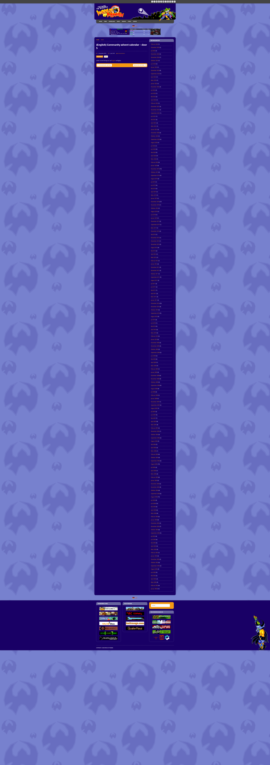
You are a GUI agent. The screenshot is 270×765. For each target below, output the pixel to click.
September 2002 (155, 566)
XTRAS (129, 21)
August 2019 (154, 178)
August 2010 (154, 316)
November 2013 (155, 237)
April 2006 (153, 447)
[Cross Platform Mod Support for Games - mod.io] (167, 639)
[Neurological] (108, 639)
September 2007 (155, 405)
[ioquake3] (155, 639)
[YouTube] (163, 1)
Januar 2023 (154, 83)
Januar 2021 (154, 129)
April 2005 (153, 470)
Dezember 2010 (155, 303)
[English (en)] (136, 26)
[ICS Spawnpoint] (161, 618)
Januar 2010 (154, 339)
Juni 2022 (153, 93)
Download (112, 21)
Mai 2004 (153, 507)
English (113, 60)
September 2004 (155, 493)
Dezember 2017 (155, 221)
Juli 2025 (153, 51)
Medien (124, 21)
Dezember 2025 (155, 47)
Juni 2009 (153, 356)
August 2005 (154, 464)
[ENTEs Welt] (108, 609)
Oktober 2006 (154, 434)
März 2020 (153, 159)
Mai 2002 (153, 575)
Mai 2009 (153, 359)
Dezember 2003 (155, 523)
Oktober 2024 (154, 60)
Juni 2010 (153, 323)
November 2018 (155, 205)
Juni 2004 (153, 503)
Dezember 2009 (155, 342)
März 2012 (153, 257)
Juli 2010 (153, 320)
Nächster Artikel (139, 65)
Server (135, 21)
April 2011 (153, 293)
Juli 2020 (153, 146)
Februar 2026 (154, 44)
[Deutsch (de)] (133, 26)
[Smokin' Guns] (135, 609)
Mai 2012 (153, 251)
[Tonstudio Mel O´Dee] (108, 624)
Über (105, 21)
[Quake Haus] (135, 629)
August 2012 (154, 247)
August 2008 (154, 388)
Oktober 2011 (154, 274)
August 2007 (154, 408)
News (118, 21)
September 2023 (155, 73)
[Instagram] (157, 1)
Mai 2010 (153, 326)
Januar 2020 (154, 165)
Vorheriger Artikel (105, 65)
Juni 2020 (153, 149)
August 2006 (154, 441)
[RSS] (152, 1)
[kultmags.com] (135, 624)
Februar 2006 (154, 454)
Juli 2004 (153, 500)
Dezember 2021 (155, 106)
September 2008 (155, 385)
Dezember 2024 (155, 54)
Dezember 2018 (155, 201)
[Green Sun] (108, 634)
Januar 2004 (154, 520)
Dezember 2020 (155, 132)
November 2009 (155, 346)
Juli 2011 (153, 283)
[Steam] (161, 1)
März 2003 (153, 549)
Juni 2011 (153, 287)
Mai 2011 (153, 290)
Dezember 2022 (155, 87)
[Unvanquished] (135, 619)
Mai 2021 (153, 119)
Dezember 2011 (155, 267)
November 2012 (155, 244)
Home (100, 21)
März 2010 (153, 333)
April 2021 (153, 123)
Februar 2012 (154, 261)
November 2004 (155, 487)
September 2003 (155, 533)
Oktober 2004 (154, 490)
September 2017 (155, 224)
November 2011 (155, 270)
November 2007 (155, 402)
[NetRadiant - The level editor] (161, 623)
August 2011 (154, 280)
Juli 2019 (153, 182)
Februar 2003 (154, 552)
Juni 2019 (153, 185)
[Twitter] (159, 1)
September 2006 (155, 438)
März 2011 (153, 297)
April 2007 (153, 421)
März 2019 (153, 195)
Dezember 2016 (155, 231)
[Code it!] (108, 619)
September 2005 (155, 461)
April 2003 (153, 546)
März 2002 (153, 582)
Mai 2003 (153, 543)
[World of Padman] (135, 11)
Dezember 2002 (155, 559)
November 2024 (155, 57)
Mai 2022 (153, 96)
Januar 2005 (154, 480)
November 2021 (155, 110)
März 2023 (153, 80)
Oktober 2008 (154, 382)
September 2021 (155, 113)
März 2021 (153, 126)
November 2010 (155, 306)
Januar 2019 (154, 198)
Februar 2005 (154, 477)
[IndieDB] (168, 1)
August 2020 (154, 142)
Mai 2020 (153, 152)
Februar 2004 (154, 516)
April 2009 (153, 362)
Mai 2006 (153, 444)
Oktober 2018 (154, 208)
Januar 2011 (154, 300)
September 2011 (155, 277)
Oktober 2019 (154, 172)
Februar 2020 (154, 162)
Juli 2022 (153, 90)
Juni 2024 (153, 64)
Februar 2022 (154, 103)
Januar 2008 (154, 398)
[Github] (175, 1)
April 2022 (153, 100)
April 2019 (153, 192)
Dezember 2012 (155, 241)
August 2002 (154, 569)
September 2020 (155, 139)
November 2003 (155, 526)
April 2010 (153, 329)
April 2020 (153, 156)
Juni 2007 (153, 415)
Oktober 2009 (154, 349)
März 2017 (153, 228)
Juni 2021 (153, 116)
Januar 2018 (154, 218)
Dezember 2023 (155, 70)
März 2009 (153, 365)
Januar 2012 (154, 264)
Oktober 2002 (154, 562)
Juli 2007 (153, 411)
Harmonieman (121, 53)
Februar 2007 (154, 428)
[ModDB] (166, 1)
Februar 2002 (154, 585)
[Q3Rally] (135, 614)
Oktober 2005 (154, 457)
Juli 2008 (153, 392)
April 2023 (153, 77)
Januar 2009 (154, 372)
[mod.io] (170, 1)
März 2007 (153, 424)
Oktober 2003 (154, 529)
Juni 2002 (153, 572)
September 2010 (155, 313)
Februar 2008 (154, 395)
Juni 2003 (153, 539)
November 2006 (155, 431)
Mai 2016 (153, 234)
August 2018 (154, 211)
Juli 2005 (153, 467)
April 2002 (153, 579)
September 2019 (155, 175)
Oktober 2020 (154, 136)
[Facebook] (154, 1)
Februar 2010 (154, 336)
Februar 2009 (154, 369)
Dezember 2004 (155, 484)
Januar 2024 (154, 67)
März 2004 (153, 513)
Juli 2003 (153, 536)
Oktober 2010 (154, 310)
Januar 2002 (154, 589)
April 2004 (153, 510)
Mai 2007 (153, 418)
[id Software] (162, 639)
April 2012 (153, 254)
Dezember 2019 (155, 169)
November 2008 (155, 379)
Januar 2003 (154, 556)
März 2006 (153, 451)
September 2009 (155, 352)
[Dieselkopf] (108, 629)
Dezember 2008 (155, 375)
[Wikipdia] (172, 1)
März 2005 (153, 474)
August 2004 (154, 497)
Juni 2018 (153, 215)
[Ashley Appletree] (108, 614)
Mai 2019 (153, 188)
